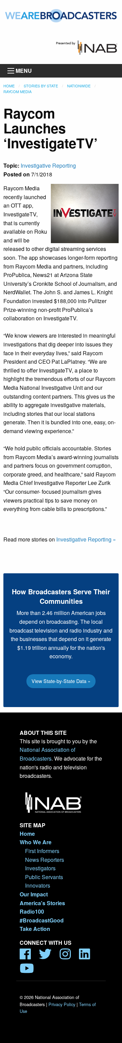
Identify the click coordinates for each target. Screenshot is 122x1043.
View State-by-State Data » (61, 680)
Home (9, 85)
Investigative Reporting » (86, 539)
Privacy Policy (61, 1004)
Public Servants (44, 877)
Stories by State (41, 85)
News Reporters (44, 860)
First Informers (42, 851)
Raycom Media (17, 91)
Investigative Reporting (48, 165)
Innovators (37, 885)
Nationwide (78, 85)
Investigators (40, 868)
